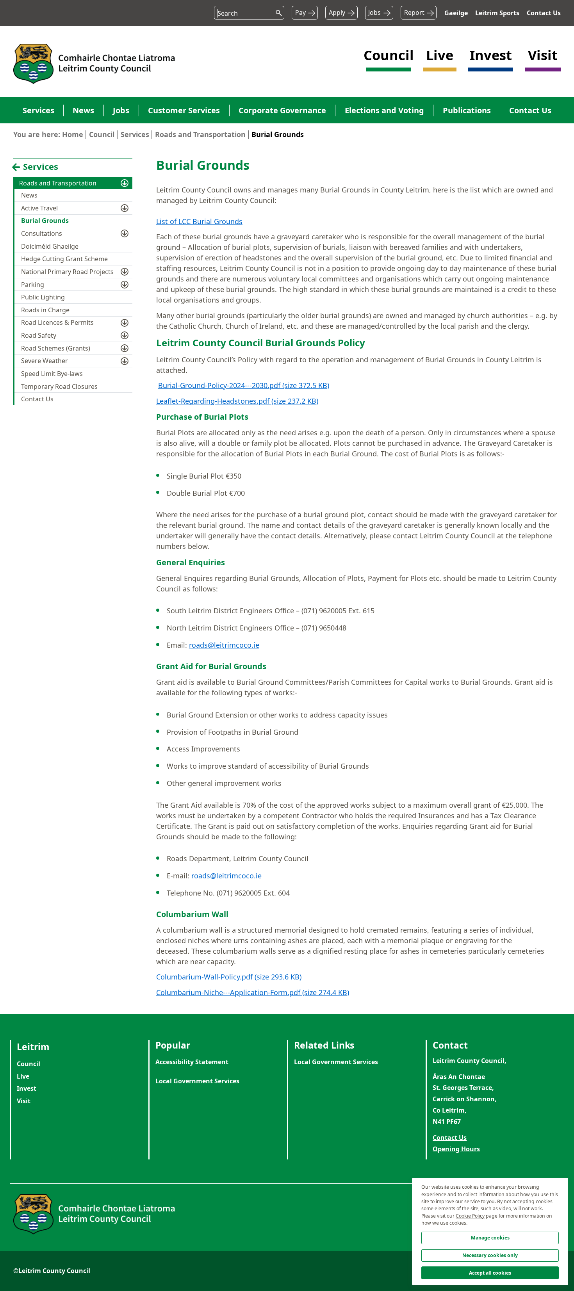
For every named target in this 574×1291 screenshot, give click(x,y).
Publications (467, 110)
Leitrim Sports (497, 13)
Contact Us (544, 13)
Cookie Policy (470, 1216)
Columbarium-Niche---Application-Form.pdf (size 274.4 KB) (252, 992)
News (83, 110)
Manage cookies (490, 1237)
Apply (337, 12)
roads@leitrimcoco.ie (224, 645)
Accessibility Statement (191, 1062)
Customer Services (184, 110)
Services (38, 110)
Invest (26, 1088)
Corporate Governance (282, 110)
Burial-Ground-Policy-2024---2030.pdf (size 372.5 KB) (243, 385)
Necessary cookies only (490, 1255)
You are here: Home (48, 134)
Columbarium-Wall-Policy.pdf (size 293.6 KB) (228, 976)
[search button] (276, 11)
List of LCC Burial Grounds (199, 221)
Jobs (374, 12)
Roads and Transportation (200, 134)
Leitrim (33, 1046)
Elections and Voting (384, 110)
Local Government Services (197, 1081)
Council (101, 134)
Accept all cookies (490, 1273)
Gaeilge (456, 13)
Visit (23, 1101)
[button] (388, 62)
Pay (300, 12)
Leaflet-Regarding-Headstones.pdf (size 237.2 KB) (237, 401)
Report (414, 12)
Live (23, 1076)
